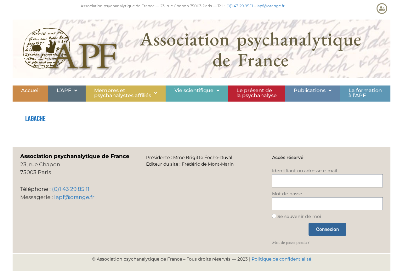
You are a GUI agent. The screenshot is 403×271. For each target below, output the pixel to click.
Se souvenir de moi (298, 216)
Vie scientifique (193, 90)
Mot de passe (287, 194)
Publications (310, 90)
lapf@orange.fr (271, 5)
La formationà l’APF (365, 92)
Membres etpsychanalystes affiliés (122, 92)
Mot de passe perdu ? (290, 242)
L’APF (64, 90)
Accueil (30, 90)
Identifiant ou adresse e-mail (304, 171)
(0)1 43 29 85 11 (239, 5)
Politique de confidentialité (281, 259)
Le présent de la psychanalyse (256, 92)
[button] (67, 90)
